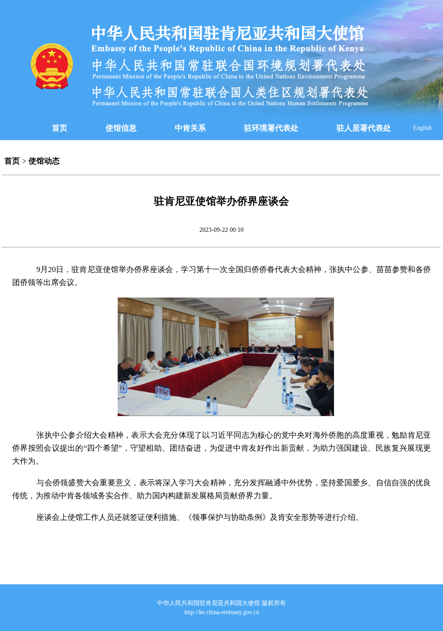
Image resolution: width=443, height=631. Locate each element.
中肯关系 (190, 128)
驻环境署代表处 (271, 128)
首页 (59, 128)
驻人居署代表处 (364, 128)
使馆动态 (44, 161)
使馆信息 (121, 128)
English (422, 128)
